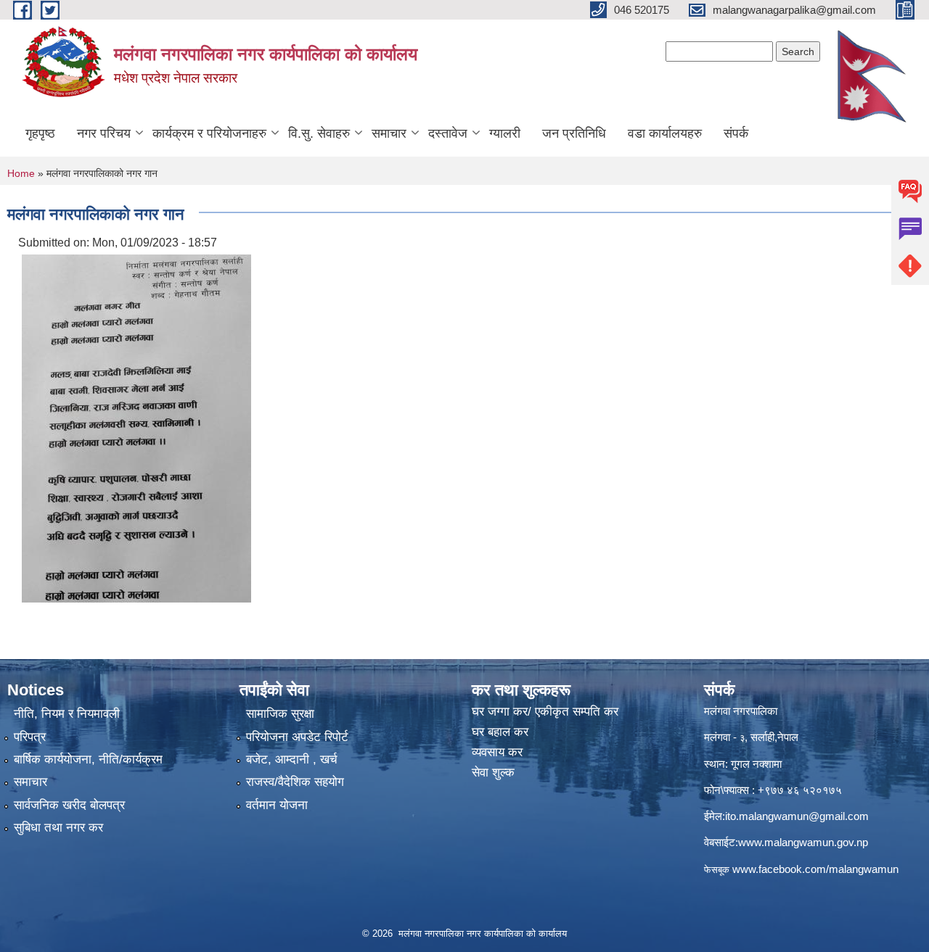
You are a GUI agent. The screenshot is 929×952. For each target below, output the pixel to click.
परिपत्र (30, 737)
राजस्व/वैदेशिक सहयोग (295, 782)
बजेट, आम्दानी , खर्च (291, 759)
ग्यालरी (504, 133)
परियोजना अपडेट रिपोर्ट (297, 737)
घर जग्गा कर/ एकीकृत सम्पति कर (545, 712)
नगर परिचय (104, 133)
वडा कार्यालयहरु (665, 133)
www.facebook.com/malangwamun (815, 869)
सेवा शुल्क (493, 772)
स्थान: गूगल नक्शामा (743, 764)
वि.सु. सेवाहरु (319, 133)
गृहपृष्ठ (40, 133)
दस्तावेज (447, 133)
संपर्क (736, 133)
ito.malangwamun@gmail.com (797, 816)
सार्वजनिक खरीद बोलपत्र (69, 805)
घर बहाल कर (500, 732)
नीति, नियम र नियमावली (67, 714)
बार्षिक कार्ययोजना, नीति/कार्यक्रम (88, 759)
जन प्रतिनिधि (574, 133)
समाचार (389, 133)
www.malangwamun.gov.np (803, 842)
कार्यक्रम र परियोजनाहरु (209, 133)
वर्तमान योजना (277, 805)
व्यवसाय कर (497, 752)
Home (21, 173)
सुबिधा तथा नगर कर (58, 828)
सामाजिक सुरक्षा (280, 714)
